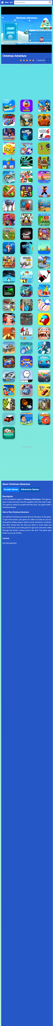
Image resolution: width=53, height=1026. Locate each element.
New (6, 2)
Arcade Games (11, 489)
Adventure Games (30, 489)
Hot (11, 2)
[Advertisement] (26, 82)
